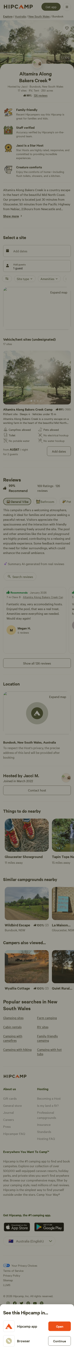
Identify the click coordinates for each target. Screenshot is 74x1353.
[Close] (37, 676)
